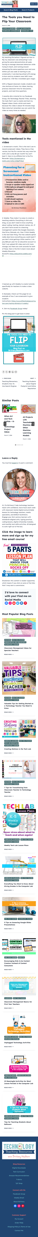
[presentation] (9, 408)
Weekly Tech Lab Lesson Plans (16, 845)
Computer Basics (10, 1075)
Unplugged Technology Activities (17, 1043)
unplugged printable (12, 1039)
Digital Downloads (19, 1168)
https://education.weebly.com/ (21, 254)
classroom (8, 998)
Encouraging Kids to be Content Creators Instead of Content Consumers (17, 963)
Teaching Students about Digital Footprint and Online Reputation (28, 383)
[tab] (15, 444)
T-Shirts (19, 1179)
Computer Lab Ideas (11, 741)
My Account (19, 1219)
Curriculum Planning (12, 839)
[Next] (33, 424)
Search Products (28, 10)
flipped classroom (8, 28)
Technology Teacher (12, 644)
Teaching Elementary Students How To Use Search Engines (9, 382)
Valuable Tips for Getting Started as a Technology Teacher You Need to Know (18, 706)
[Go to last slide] (5, 424)
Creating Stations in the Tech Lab (17, 749)
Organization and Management (15, 642)
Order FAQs (19, 1223)
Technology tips (27, 30)
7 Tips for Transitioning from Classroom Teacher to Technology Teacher (17, 790)
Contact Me (19, 1230)
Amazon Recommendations (19, 1175)
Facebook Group (16, 308)
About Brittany (19, 1201)
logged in (15, 463)
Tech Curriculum (19, 1172)
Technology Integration (11, 30)
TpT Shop (19, 1183)
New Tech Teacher (18, 640)
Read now (9, 654)
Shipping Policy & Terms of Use (19, 1227)
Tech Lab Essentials (23, 28)
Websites (21, 957)
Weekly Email (19, 1198)
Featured (8, 640)
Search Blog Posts (11, 10)
